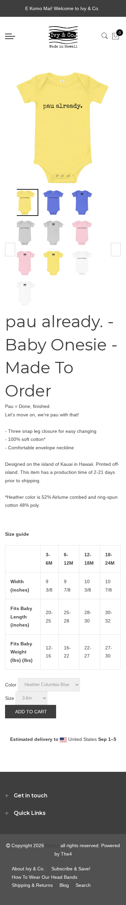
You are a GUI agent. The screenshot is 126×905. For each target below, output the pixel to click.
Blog (64, 885)
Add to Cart (31, 711)
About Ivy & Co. (28, 868)
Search (83, 885)
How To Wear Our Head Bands (44, 877)
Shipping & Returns (32, 885)
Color (10, 684)
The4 (66, 854)
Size (9, 698)
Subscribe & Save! (70, 868)
